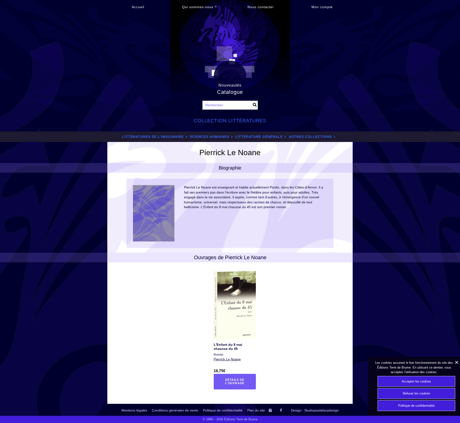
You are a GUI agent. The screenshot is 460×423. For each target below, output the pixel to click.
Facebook (285, 410)
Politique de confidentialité (222, 410)
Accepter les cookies (416, 381)
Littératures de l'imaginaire (153, 136)
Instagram (275, 410)
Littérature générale (259, 136)
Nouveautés (230, 85)
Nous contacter (260, 7)
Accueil (138, 7)
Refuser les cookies (416, 393)
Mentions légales (134, 410)
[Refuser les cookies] (456, 362)
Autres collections (310, 136)
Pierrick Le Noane (227, 359)
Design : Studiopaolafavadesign (315, 410)
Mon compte (322, 7)
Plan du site (256, 410)
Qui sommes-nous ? (199, 7)
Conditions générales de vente (175, 410)
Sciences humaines (209, 136)
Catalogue (230, 92)
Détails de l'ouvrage (237, 381)
